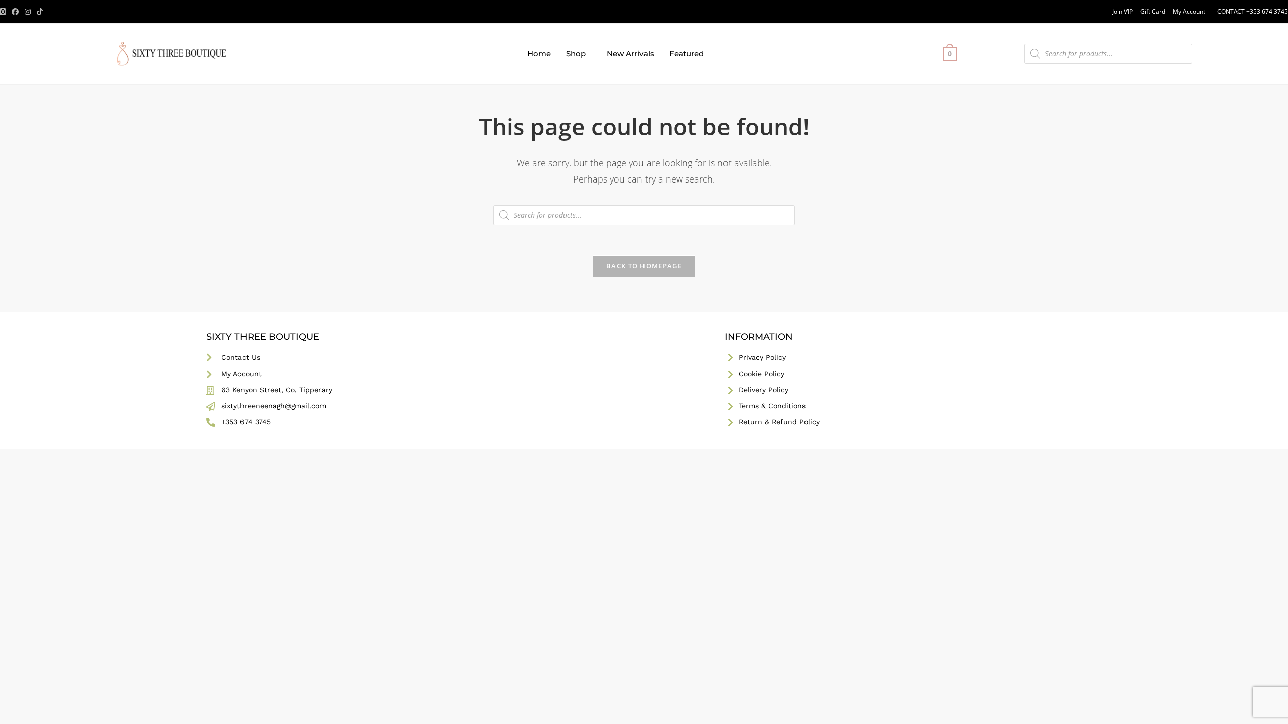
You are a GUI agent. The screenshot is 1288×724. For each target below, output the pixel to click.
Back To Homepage (644, 265)
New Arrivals (630, 53)
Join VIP (1122, 11)
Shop (576, 53)
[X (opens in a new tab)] (4, 12)
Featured (686, 53)
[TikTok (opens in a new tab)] (40, 12)
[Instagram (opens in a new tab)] (28, 12)
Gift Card (1152, 11)
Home (539, 53)
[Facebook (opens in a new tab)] (15, 12)
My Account (1189, 11)
